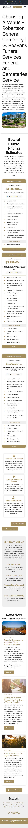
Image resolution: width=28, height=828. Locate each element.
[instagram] (14, 812)
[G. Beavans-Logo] (6, 7)
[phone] (18, 812)
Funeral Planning (8, 694)
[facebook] (10, 812)
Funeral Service (7, 750)
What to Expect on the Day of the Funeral (13, 754)
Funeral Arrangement (9, 637)
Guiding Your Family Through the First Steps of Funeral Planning (13, 700)
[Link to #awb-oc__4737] (25, 7)
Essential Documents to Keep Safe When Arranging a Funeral (13, 642)
